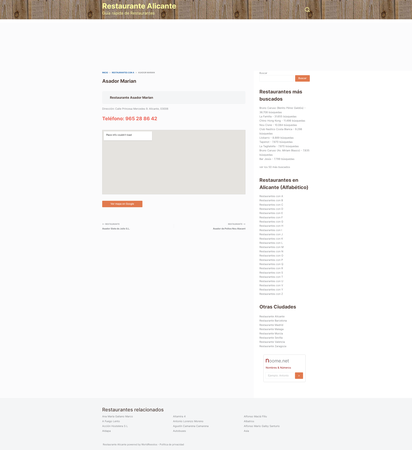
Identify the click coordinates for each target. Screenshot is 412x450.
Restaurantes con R (271, 268)
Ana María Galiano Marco (117, 416)
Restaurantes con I (270, 230)
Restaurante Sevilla (271, 337)
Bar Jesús (265, 159)
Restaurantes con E (271, 213)
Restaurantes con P (271, 259)
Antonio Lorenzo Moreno (188, 421)
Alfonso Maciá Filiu (255, 416)
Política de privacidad (172, 444)
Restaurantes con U (271, 281)
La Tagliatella (267, 146)
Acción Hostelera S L (115, 426)
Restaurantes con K (271, 238)
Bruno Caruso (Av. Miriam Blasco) (279, 150)
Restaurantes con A (271, 196)
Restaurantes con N (271, 251)
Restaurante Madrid (271, 325)
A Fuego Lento (111, 421)
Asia (246, 430)
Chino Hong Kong (270, 120)
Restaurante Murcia (271, 333)
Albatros (249, 421)
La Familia (265, 116)
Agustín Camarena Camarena (191, 426)
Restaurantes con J (271, 234)
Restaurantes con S (271, 272)
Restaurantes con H (271, 225)
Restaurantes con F (271, 217)
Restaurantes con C (271, 204)
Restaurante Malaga (271, 329)
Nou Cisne (265, 125)
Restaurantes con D (271, 208)
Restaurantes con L (271, 242)
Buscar (263, 73)
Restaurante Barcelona (273, 320)
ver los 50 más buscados (274, 167)
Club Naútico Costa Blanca (275, 129)
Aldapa (106, 430)
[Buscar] (307, 9)
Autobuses (179, 430)
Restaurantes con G (271, 221)
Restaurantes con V (271, 285)
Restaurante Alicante (139, 5)
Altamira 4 (179, 416)
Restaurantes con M (271, 247)
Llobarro (264, 137)
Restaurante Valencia (272, 341)
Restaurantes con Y (271, 289)
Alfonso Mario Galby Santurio (262, 426)
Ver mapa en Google (122, 203)
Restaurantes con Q (271, 264)
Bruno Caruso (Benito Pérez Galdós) (281, 107)
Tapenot (264, 141)
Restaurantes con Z (271, 293)
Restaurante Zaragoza (272, 346)
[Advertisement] (206, 46)
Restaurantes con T (271, 276)
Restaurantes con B (271, 200)
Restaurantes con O (271, 255)
